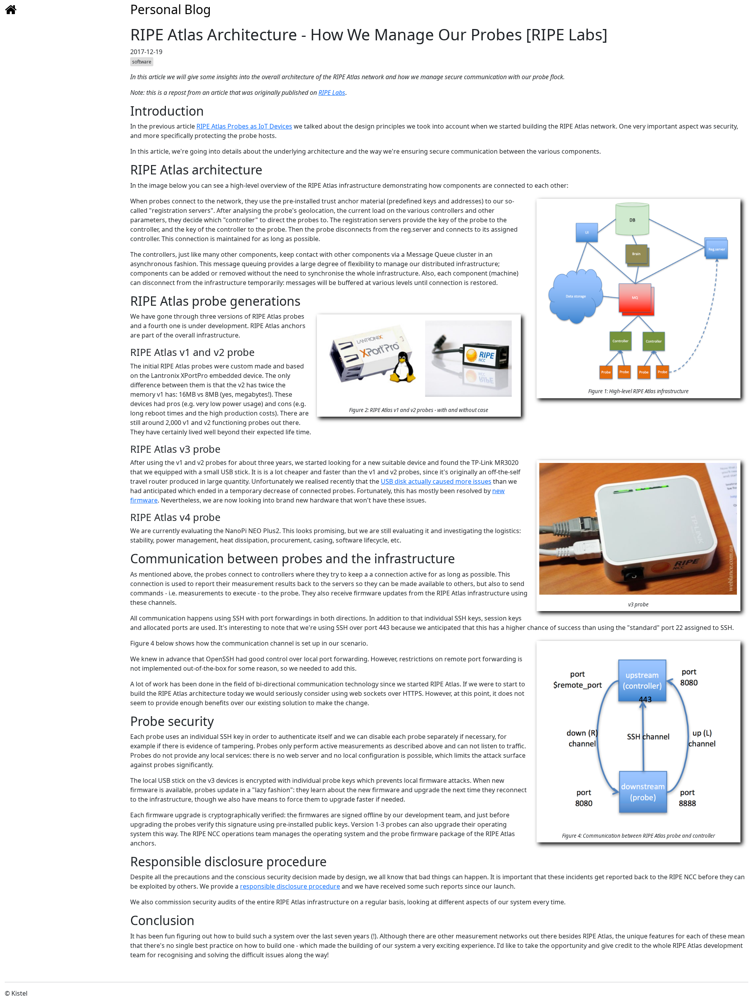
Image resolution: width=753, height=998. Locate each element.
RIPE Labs (331, 92)
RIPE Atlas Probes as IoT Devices (244, 126)
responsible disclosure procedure (290, 886)
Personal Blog (170, 9)
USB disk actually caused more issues (436, 481)
